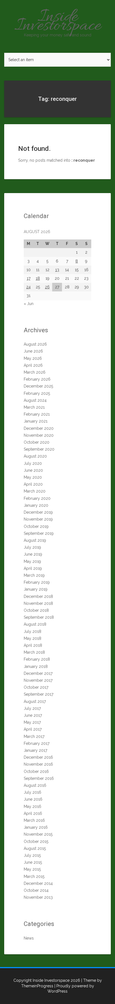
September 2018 (39, 617)
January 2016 (36, 827)
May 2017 (32, 722)
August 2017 (35, 701)
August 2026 (35, 344)
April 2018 (33, 645)
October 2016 (36, 771)
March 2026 (34, 372)
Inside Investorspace (58, 21)
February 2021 (37, 414)
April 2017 (33, 729)
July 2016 (32, 792)
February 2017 (36, 743)
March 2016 (34, 820)
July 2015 (32, 855)
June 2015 (33, 862)
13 (57, 270)
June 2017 (33, 715)
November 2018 (38, 603)
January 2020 (36, 505)
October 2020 (36, 442)
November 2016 (38, 764)
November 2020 (39, 435)
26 (47, 287)
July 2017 (32, 708)
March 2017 (34, 736)
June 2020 (33, 470)
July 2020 (33, 463)
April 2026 (33, 365)
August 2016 (35, 785)
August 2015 (35, 848)
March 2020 (34, 491)
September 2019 (39, 533)
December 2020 (39, 428)
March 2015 (34, 876)
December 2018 (38, 596)
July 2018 (32, 631)
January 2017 (35, 750)
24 (28, 287)
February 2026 (37, 379)
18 (38, 278)
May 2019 (32, 561)
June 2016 (33, 799)
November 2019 (38, 519)
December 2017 (38, 673)
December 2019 (38, 512)
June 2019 (33, 554)
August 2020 (35, 456)
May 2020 (33, 477)
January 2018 (36, 666)
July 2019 (32, 547)
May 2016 (32, 806)
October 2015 (36, 841)
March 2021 (34, 407)
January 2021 (35, 421)
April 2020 (33, 484)
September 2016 (39, 778)
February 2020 (37, 498)
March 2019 (34, 575)
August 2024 (35, 400)
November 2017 (38, 680)
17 (28, 278)
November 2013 (38, 897)
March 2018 (34, 652)
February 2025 (37, 393)
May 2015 (32, 869)
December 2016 (38, 757)
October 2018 (36, 610)
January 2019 (35, 589)
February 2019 (37, 582)
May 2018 (32, 638)
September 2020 (39, 449)
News (29, 938)
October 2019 (36, 526)
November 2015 (38, 834)
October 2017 (36, 687)
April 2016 (33, 813)
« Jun (28, 303)
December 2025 (38, 386)
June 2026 (33, 351)
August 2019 (35, 540)
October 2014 (36, 890)
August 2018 (35, 624)
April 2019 (33, 568)
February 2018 (37, 659)
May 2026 (33, 358)
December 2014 (38, 883)
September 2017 (38, 694)
